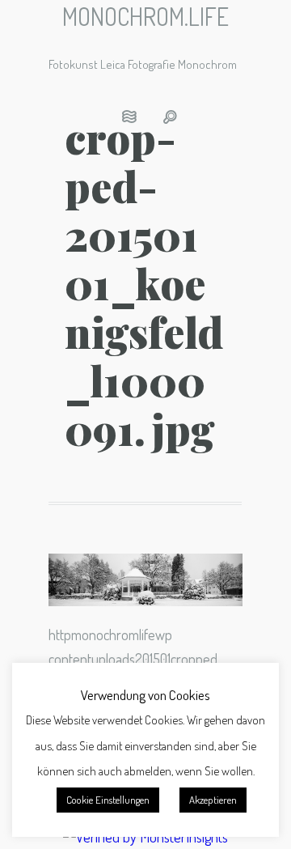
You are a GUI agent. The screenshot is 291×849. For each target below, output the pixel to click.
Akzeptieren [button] (213, 799)
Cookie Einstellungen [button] (108, 799)
